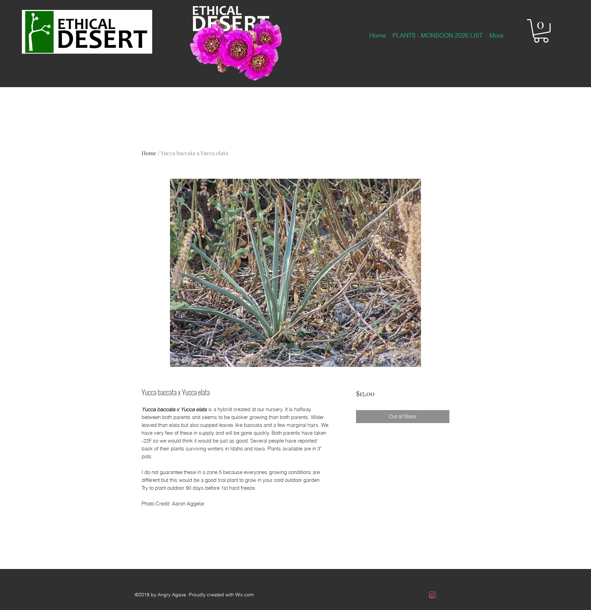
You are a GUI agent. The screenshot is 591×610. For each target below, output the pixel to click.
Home (149, 153)
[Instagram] (432, 594)
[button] (541, 31)
